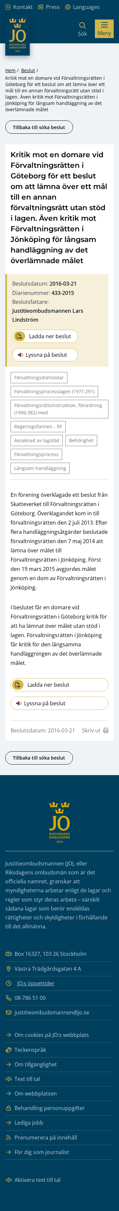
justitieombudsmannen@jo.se (52, 1012)
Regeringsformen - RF (38, 426)
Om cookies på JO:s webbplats (52, 1035)
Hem (10, 70)
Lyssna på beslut (46, 354)
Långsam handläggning (40, 468)
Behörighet (81, 440)
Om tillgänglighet (36, 1064)
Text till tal (27, 1079)
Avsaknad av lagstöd (36, 440)
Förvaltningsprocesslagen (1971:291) (54, 391)
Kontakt (23, 7)
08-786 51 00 (30, 997)
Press (53, 7)
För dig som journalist (42, 1152)
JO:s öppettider (36, 983)
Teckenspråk (30, 1049)
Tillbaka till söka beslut (39, 127)
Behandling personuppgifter (50, 1108)
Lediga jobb (29, 1122)
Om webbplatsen (36, 1093)
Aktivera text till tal (37, 1180)
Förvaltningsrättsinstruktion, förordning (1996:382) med (58, 409)
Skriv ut (91, 730)
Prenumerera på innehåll (46, 1137)
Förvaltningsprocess (36, 454)
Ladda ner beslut (50, 336)
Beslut (28, 70)
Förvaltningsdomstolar (39, 377)
